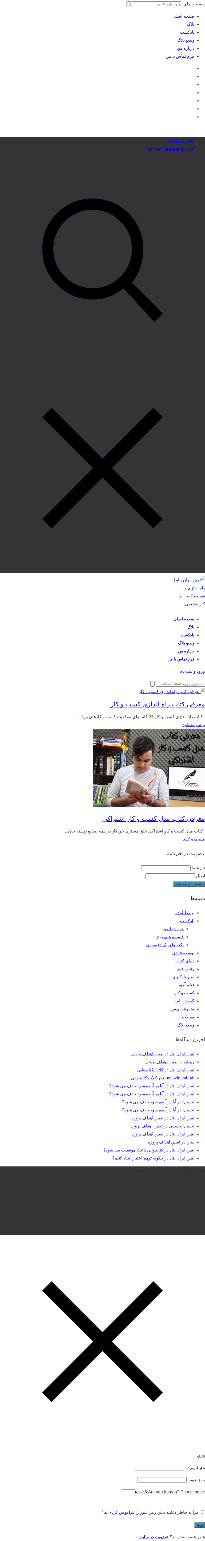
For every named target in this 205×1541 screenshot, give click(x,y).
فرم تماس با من (180, 56)
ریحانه (189, 1062)
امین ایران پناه (181, 1054)
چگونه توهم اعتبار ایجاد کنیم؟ (137, 1158)
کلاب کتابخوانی (150, 1070)
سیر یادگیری (183, 977)
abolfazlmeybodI (178, 1078)
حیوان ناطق (173, 929)
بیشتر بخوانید (194, 724)
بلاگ (190, 24)
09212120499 (181, 141)
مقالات (188, 1017)
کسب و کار (184, 993)
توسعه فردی (183, 953)
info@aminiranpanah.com (169, 149)
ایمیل (200, 876)
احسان (188, 1102)
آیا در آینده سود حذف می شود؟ (136, 1086)
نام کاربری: (194, 1467)
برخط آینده (184, 912)
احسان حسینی (181, 1126)
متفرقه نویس (182, 1009)
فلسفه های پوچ (170, 937)
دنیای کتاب (184, 961)
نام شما (198, 868)
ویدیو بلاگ (185, 40)
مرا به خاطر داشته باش (178, 1512)
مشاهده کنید (194, 839)
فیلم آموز (186, 985)
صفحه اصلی (183, 16)
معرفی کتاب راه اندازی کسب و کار (158, 704)
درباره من (185, 48)
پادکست (187, 32)
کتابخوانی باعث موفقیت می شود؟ (133, 1150)
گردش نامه (184, 1001)
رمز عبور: (196, 1479)
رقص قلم (185, 969)
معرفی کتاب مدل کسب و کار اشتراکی (153, 818)
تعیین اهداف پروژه (147, 1054)
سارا (190, 1142)
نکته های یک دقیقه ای (165, 945)
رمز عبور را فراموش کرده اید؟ (129, 1512)
